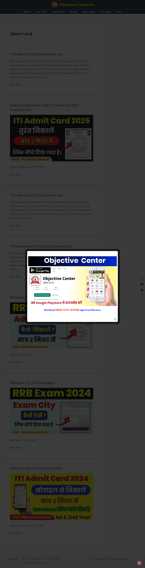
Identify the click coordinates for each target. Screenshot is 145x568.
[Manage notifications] (139, 563)
